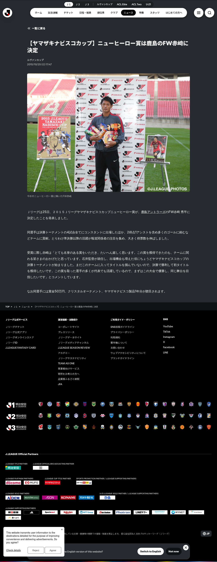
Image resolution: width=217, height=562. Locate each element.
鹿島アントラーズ (153, 212)
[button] (198, 12)
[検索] (209, 12)
